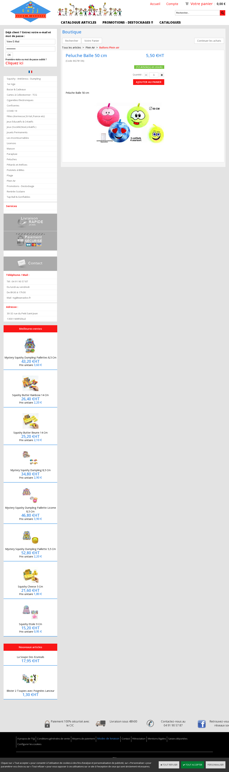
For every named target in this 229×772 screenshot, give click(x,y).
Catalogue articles (78, 22)
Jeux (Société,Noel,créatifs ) (21, 127)
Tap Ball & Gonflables (18, 196)
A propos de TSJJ (26, 738)
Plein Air (11, 180)
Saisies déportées (177, 738)
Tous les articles (71, 47)
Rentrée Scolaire (16, 191)
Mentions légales (157, 738)
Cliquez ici (14, 63)
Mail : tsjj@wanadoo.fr (19, 297)
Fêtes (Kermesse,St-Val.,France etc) (26, 116)
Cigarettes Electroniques (20, 100)
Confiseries (13, 105)
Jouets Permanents (17, 132)
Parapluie (12, 154)
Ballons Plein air (109, 47)
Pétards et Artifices (17, 164)
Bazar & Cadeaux (16, 89)
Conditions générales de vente (53, 738)
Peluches (12, 159)
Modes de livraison (108, 738)
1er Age (11, 84)
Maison (11, 148)
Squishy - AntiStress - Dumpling (24, 78)
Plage (10, 175)
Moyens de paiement (83, 738)
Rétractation (138, 738)
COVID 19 (12, 110)
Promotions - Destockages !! (128, 22)
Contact (126, 738)
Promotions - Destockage (20, 186)
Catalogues (170, 22)
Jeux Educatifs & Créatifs (20, 121)
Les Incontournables (18, 137)
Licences (11, 143)
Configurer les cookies (29, 744)
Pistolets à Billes (15, 170)
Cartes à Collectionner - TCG (22, 94)
